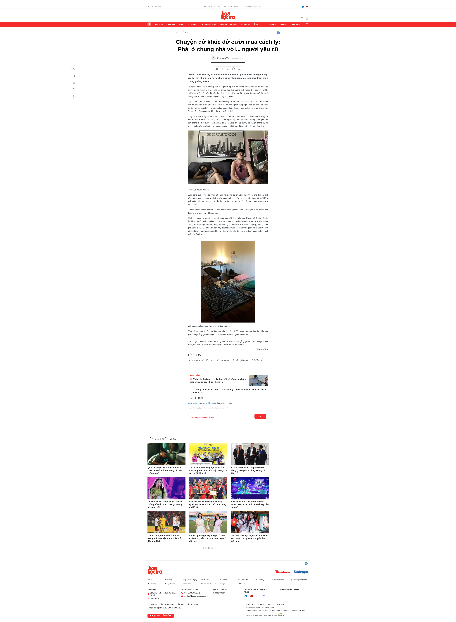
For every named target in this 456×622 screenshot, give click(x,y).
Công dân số (170, 584)
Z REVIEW (272, 24)
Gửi (260, 416)
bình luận (239, 68)
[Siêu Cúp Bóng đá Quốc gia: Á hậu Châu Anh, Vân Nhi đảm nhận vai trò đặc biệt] (208, 522)
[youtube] (307, 7)
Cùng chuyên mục (161, 438)
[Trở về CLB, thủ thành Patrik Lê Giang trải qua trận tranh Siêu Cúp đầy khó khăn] (166, 522)
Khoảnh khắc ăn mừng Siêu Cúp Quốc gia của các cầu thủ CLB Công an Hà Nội (207, 504)
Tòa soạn (151, 590)
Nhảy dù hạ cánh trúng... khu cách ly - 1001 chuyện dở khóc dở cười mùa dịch (229, 391)
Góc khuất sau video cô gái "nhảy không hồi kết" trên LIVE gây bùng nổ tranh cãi (165, 504)
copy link (228, 68)
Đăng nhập (192, 403)
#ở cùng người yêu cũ (227, 360)
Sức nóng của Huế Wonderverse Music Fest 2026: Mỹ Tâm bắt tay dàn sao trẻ (250, 504)
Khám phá (170, 24)
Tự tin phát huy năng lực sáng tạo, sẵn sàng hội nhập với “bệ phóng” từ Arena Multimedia (208, 470)
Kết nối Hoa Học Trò (208, 584)
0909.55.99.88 (189, 593)
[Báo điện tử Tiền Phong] (282, 572)
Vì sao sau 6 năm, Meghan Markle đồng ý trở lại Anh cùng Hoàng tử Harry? (248, 470)
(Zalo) (197, 593)
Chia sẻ (73, 76)
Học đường (192, 24)
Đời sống (159, 24)
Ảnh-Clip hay (259, 24)
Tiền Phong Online (211, 7)
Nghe (73, 69)
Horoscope (296, 24)
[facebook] (302, 7)
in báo (233, 68)
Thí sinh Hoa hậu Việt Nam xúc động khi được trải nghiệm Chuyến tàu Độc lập (249, 538)
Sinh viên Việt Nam (253, 7)
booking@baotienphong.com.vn (196, 596)
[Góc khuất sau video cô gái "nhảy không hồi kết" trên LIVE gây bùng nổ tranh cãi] (166, 488)
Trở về (73, 96)
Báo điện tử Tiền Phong (228, 15)
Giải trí (181, 24)
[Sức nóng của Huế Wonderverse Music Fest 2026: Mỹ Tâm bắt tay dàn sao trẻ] (250, 488)
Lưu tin (73, 82)
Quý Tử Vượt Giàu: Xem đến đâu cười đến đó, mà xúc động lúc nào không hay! (164, 470)
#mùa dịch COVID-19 (251, 360)
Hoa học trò (154, 570)
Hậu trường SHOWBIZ (228, 24)
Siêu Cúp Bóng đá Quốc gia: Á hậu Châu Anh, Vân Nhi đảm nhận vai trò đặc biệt (207, 538)
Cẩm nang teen (278, 580)
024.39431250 (155, 598)
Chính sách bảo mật (289, 590)
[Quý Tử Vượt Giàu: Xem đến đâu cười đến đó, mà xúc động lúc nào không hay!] (166, 454)
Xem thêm (307, 24)
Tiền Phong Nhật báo (232, 7)
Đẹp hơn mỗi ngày (208, 24)
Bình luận (73, 89)
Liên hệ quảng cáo (189, 590)
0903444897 (220, 593)
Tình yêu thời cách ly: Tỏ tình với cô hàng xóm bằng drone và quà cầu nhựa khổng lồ (218, 380)
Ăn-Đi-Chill (245, 24)
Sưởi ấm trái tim (243, 580)
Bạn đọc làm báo (161, 616)
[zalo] (265, 596)
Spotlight (284, 24)
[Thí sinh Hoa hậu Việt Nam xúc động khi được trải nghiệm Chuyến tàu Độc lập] (250, 522)
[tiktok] (258, 596)
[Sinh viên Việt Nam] (301, 572)
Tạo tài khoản (208, 403)
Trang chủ (149, 24)
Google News (278, 33)
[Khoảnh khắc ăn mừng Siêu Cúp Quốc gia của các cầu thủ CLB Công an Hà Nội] (208, 488)
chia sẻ (217, 68)
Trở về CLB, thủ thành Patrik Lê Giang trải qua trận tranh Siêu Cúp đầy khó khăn (164, 538)
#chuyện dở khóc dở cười (201, 360)
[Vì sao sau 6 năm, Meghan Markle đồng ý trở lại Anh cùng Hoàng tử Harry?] (250, 454)
